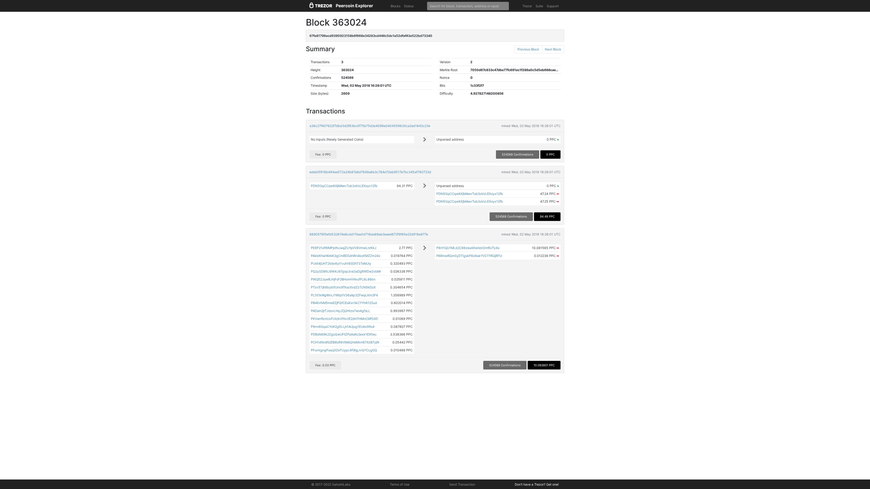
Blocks (395, 6)
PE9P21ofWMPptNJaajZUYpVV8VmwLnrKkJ (343, 248)
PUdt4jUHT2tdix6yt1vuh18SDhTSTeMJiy (341, 263)
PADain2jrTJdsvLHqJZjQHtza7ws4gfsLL (340, 311)
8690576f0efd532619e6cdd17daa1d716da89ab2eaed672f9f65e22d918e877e (368, 234)
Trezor (527, 6)
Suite (539, 6)
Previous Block (528, 49)
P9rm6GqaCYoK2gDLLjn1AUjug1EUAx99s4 (343, 326)
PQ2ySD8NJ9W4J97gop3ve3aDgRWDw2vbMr (346, 271)
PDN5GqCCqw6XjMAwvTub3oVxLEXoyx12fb (344, 186)
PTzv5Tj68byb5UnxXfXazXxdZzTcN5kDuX (343, 287)
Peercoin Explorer (354, 5)
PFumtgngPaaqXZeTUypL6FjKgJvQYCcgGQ (344, 350)
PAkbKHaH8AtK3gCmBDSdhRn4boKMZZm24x (345, 256)
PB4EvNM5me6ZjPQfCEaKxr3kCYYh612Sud (344, 303)
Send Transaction (462, 484)
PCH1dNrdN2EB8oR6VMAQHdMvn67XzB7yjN (345, 342)
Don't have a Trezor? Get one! (537, 484)
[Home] (320, 6)
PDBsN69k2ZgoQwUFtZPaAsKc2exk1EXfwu (343, 334)
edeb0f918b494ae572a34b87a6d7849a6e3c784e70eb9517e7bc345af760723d (370, 172)
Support (553, 6)
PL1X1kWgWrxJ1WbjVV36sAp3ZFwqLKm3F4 (344, 295)
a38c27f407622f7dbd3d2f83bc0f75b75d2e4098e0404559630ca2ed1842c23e (369, 126)
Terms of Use (399, 484)
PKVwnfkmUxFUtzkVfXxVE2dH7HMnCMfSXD (344, 319)
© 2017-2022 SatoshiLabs (330, 484)
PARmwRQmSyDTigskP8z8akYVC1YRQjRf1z (469, 256)
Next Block (553, 49)
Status (408, 6)
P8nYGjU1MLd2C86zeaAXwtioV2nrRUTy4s (467, 248)
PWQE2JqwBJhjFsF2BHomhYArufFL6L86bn (343, 279)
